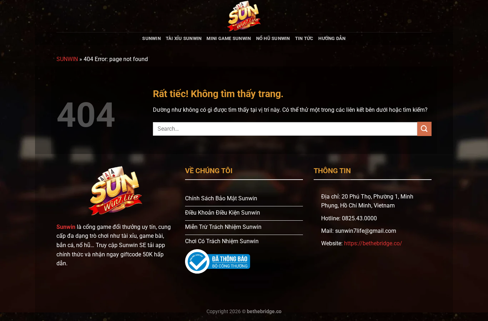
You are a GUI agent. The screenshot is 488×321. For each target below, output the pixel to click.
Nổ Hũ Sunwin (273, 38)
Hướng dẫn (331, 38)
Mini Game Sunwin (228, 38)
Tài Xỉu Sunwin (184, 38)
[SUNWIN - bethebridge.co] (244, 16)
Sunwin (151, 38)
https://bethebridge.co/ (373, 243)
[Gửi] (424, 129)
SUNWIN (67, 59)
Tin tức (304, 38)
